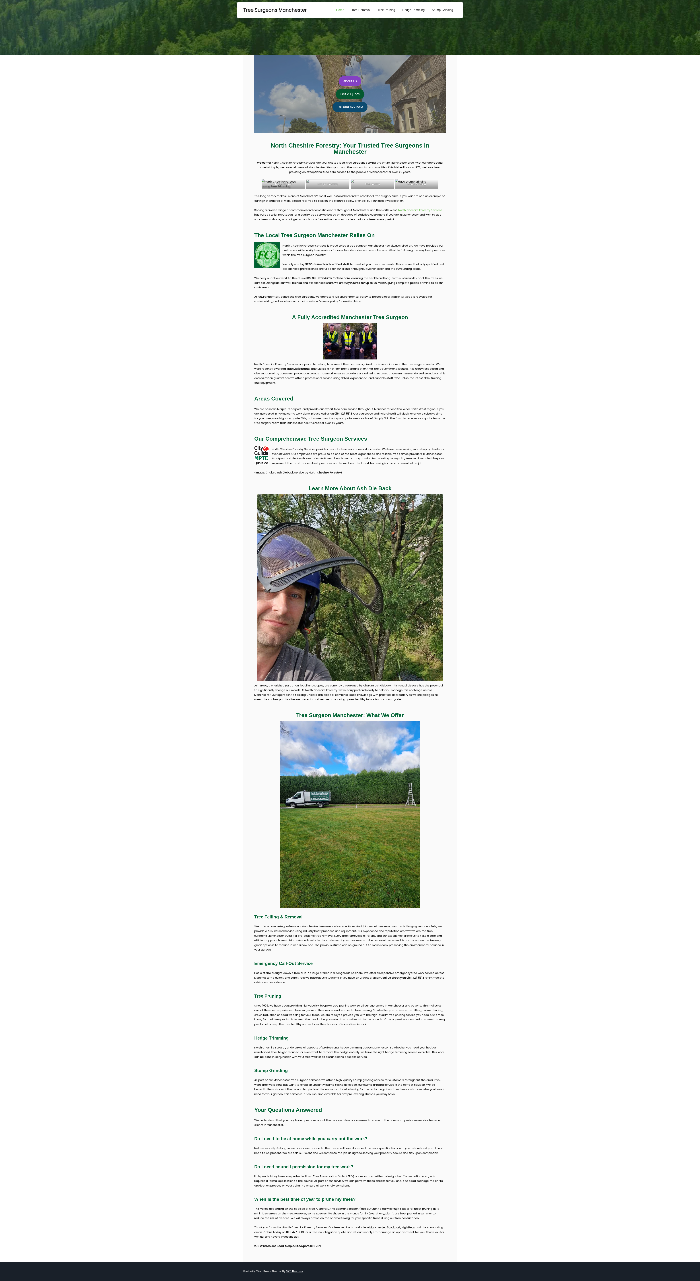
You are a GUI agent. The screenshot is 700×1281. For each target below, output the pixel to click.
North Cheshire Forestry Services (420, 210)
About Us (350, 81)
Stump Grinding (442, 10)
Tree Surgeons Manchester (261, 10)
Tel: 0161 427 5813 (350, 107)
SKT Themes (294, 1271)
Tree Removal (360, 10)
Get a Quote (350, 94)
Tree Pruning (386, 10)
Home (340, 10)
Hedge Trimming (413, 10)
